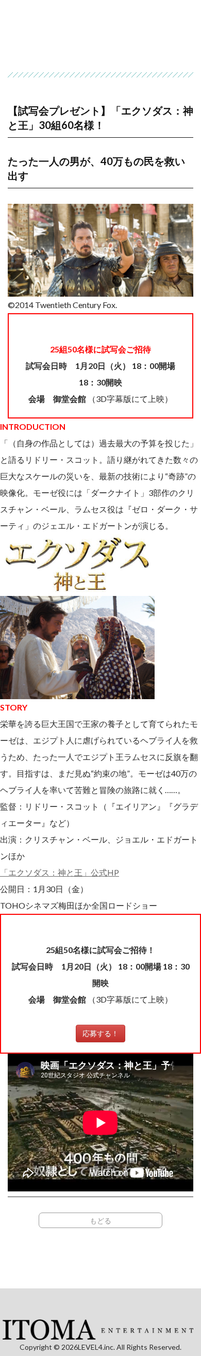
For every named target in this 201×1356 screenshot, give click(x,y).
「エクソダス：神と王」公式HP (59, 872)
